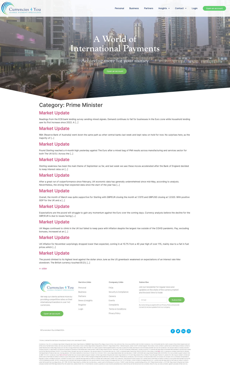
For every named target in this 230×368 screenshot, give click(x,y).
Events (112, 300)
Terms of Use (63, 355)
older (43, 268)
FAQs (111, 287)
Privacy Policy (114, 313)
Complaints (114, 304)
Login (195, 8)
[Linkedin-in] (183, 331)
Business (134, 8)
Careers (112, 296)
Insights (163, 8)
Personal (119, 8)
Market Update (54, 112)
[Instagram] (189, 331)
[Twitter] (178, 331)
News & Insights (85, 300)
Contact (179, 8)
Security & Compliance (118, 292)
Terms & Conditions (117, 309)
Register (82, 304)
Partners (148, 8)
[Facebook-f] (173, 331)
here (159, 351)
